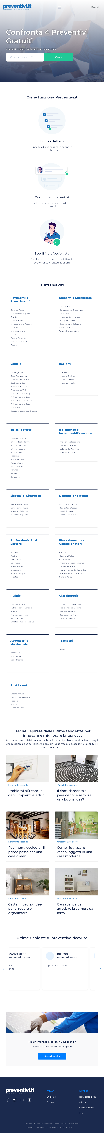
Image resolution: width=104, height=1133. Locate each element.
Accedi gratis (52, 1056)
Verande (14, 470)
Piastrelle (15, 334)
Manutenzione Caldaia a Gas (72, 570)
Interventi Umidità (67, 445)
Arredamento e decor (67, 842)
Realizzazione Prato (68, 615)
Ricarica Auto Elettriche (70, 324)
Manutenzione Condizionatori (73, 573)
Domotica (64, 372)
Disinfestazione (18, 604)
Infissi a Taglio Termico (21, 442)
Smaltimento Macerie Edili (23, 622)
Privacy (30, 1127)
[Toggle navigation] (60, 7)
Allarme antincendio (20, 504)
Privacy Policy (40, 1127)
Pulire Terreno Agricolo (21, 608)
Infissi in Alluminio (19, 445)
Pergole (14, 701)
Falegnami (16, 559)
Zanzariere (15, 477)
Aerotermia (64, 306)
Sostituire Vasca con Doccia (24, 411)
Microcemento (18, 331)
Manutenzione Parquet (21, 324)
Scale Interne (17, 660)
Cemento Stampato (20, 313)
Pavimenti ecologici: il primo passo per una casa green (26, 852)
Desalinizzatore (66, 511)
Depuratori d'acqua (68, 508)
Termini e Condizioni (67, 1127)
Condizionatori (66, 559)
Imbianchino (17, 566)
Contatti (50, 1102)
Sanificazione (17, 618)
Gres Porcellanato (19, 320)
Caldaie (62, 552)
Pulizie (14, 611)
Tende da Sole (17, 708)
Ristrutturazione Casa (20, 397)
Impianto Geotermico (69, 317)
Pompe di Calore (67, 320)
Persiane (15, 456)
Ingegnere (16, 570)
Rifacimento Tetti (18, 390)
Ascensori (15, 653)
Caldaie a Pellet (66, 556)
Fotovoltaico (65, 313)
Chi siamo (51, 1097)
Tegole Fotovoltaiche (69, 331)
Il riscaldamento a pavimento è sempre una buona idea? (74, 795)
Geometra (15, 563)
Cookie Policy (53, 1127)
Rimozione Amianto (20, 615)
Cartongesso (17, 372)
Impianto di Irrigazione (70, 604)
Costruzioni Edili (18, 383)
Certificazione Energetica (71, 310)
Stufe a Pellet (65, 577)
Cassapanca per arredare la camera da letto (75, 908)
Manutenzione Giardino (70, 608)
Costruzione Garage (20, 379)
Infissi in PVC (17, 452)
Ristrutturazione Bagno (21, 393)
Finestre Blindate (18, 438)
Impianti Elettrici (67, 376)
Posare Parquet (18, 338)
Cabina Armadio (18, 694)
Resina (14, 345)
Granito (14, 317)
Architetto (15, 552)
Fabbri (14, 556)
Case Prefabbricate (20, 376)
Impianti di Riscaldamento (71, 563)
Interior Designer (19, 573)
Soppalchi (15, 407)
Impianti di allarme (19, 511)
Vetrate (14, 473)
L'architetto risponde (18, 785)
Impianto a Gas (66, 379)
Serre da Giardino (67, 618)
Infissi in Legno (18, 449)
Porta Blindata (17, 459)
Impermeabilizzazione (69, 442)
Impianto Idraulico (68, 383)
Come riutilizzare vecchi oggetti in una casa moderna (74, 852)
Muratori (14, 577)
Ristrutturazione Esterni (21, 404)
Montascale (16, 656)
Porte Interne (17, 463)
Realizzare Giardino (68, 611)
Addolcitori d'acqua (68, 504)
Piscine (14, 704)
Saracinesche (17, 466)
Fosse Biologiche (67, 515)
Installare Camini (67, 566)
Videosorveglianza (19, 515)
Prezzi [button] (95, 7)
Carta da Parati (17, 310)
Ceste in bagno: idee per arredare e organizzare (25, 908)
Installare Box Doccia (20, 386)
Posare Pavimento (19, 341)
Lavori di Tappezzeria (20, 697)
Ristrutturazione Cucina (21, 400)
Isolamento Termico (68, 452)
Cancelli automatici (19, 508)
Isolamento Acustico (69, 449)
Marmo (14, 327)
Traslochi (63, 649)
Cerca (58, 57)
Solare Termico (66, 327)
